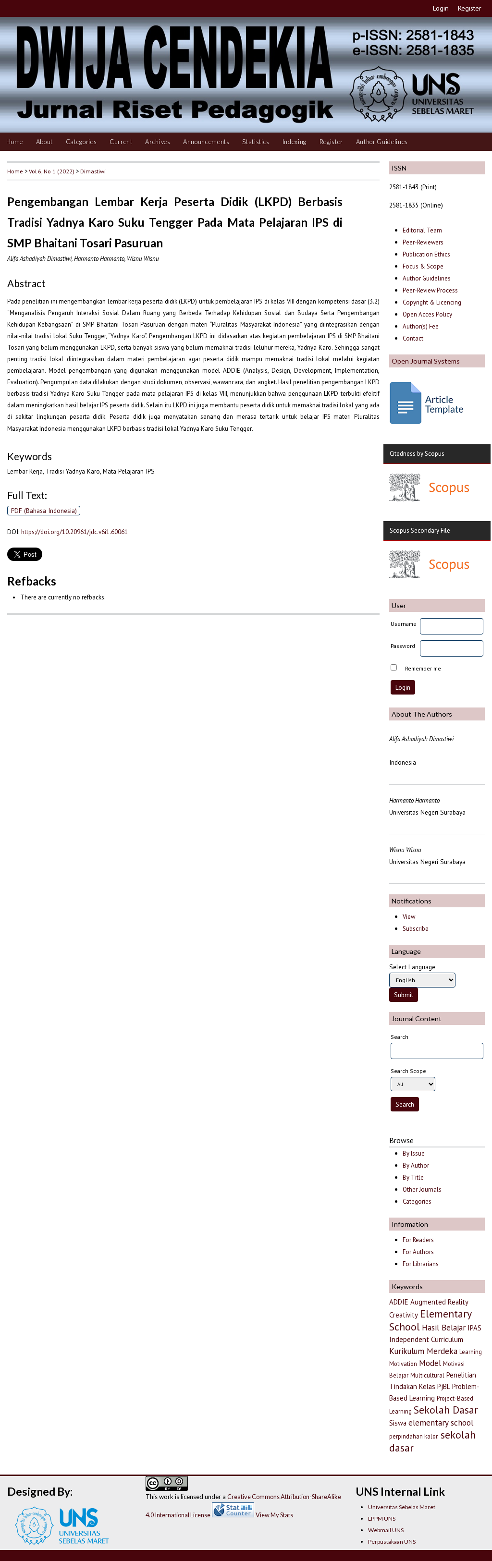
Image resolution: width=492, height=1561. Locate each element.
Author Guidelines (382, 142)
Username (404, 623)
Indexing (295, 142)
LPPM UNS (381, 1518)
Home (14, 142)
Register (469, 8)
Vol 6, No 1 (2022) (51, 171)
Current (121, 142)
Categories (81, 142)
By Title (413, 1177)
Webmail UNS (386, 1530)
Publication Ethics (426, 254)
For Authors (418, 1252)
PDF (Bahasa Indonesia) (44, 510)
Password (403, 645)
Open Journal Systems (426, 361)
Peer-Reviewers (424, 242)
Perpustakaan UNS (392, 1541)
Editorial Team (422, 230)
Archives (157, 142)
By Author (416, 1165)
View (409, 917)
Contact (413, 338)
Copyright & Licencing (432, 302)
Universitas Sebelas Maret (401, 1507)
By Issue (414, 1153)
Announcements (206, 142)
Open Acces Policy (427, 314)
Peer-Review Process (430, 290)
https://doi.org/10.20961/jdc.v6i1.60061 (74, 531)
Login (441, 8)
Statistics (256, 142)
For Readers (418, 1240)
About (44, 142)
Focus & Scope (423, 266)
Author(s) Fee (421, 326)
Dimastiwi (93, 171)
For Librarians (421, 1264)
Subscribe (416, 929)
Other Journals (422, 1189)
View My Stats (274, 1515)
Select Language (412, 967)
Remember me (423, 668)
